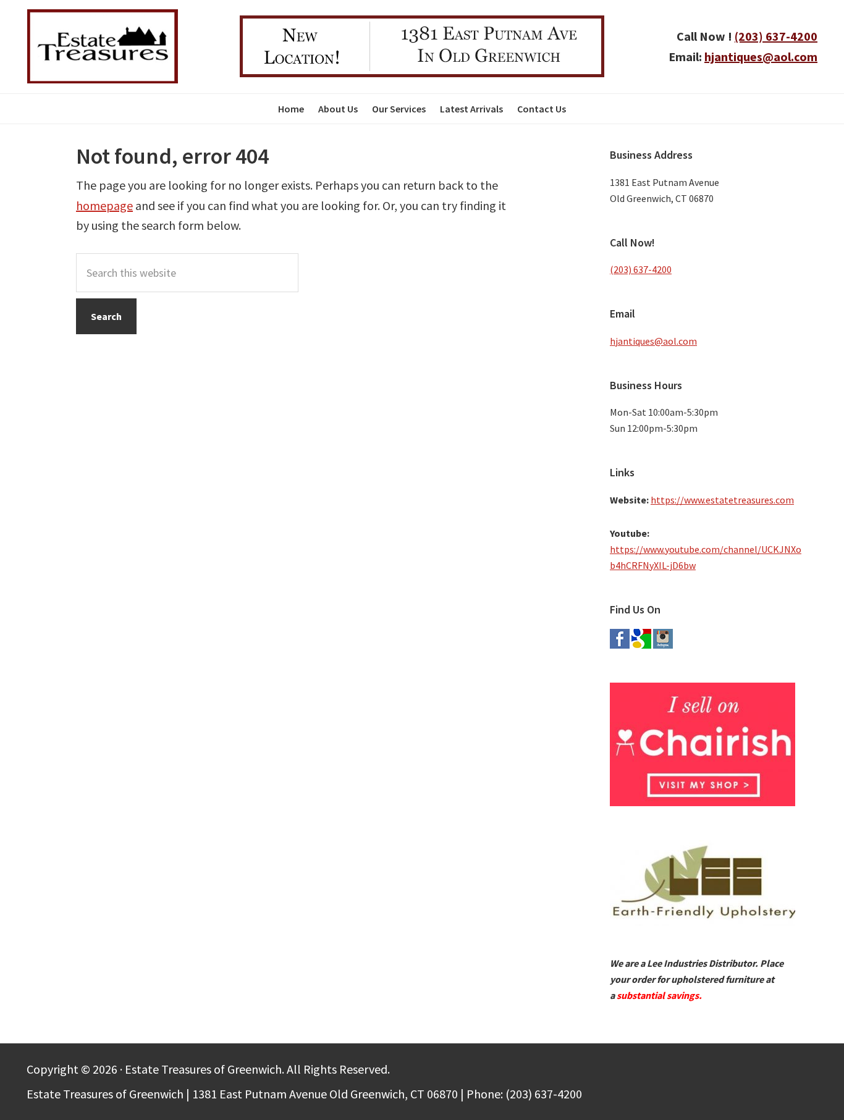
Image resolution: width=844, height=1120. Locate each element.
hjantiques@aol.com (760, 56)
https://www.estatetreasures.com (722, 500)
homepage (104, 205)
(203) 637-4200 (776, 36)
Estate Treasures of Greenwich (102, 46)
